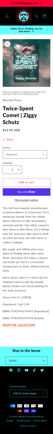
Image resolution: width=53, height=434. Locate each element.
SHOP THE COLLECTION (19, 325)
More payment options (26, 200)
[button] (7, 16)
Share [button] (10, 139)
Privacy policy (40, 420)
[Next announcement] (47, 30)
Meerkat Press (25, 416)
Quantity (7, 162)
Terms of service (28, 426)
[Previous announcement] (6, 30)
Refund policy (23, 420)
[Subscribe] (43, 361)
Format (6, 147)
